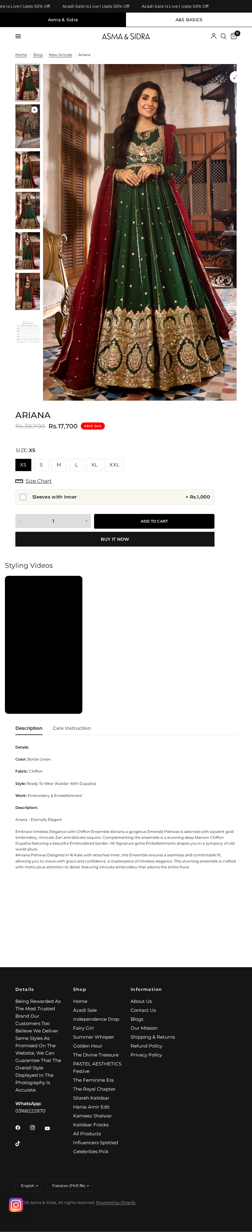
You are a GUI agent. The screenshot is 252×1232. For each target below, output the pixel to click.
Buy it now (115, 539)
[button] (43, 645)
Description (28, 728)
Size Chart (39, 481)
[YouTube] (51, 1128)
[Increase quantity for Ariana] (86, 521)
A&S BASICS (189, 19)
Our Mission (144, 1028)
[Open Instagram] (16, 1205)
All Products (87, 1134)
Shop (38, 54)
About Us (141, 1001)
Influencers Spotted (95, 1142)
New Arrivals (60, 54)
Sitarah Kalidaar (91, 1098)
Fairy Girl (83, 1028)
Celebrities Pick (90, 1151)
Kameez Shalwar (92, 1116)
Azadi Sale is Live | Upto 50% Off (84, 6)
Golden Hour (87, 1046)
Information (146, 989)
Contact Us (143, 1010)
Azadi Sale (85, 1010)
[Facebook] (22, 1127)
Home (21, 54)
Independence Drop (96, 1019)
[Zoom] (236, 77)
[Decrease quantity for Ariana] (20, 521)
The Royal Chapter (94, 1089)
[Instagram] (37, 1127)
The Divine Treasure (96, 1055)
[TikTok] (22, 1143)
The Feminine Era (93, 1080)
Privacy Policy (146, 1055)
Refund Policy (146, 1046)
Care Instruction (72, 728)
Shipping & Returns (153, 1037)
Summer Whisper (93, 1037)
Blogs (137, 1019)
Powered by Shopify (116, 1202)
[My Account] (214, 36)
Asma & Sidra (63, 19)
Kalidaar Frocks (90, 1125)
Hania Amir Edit (91, 1107)
